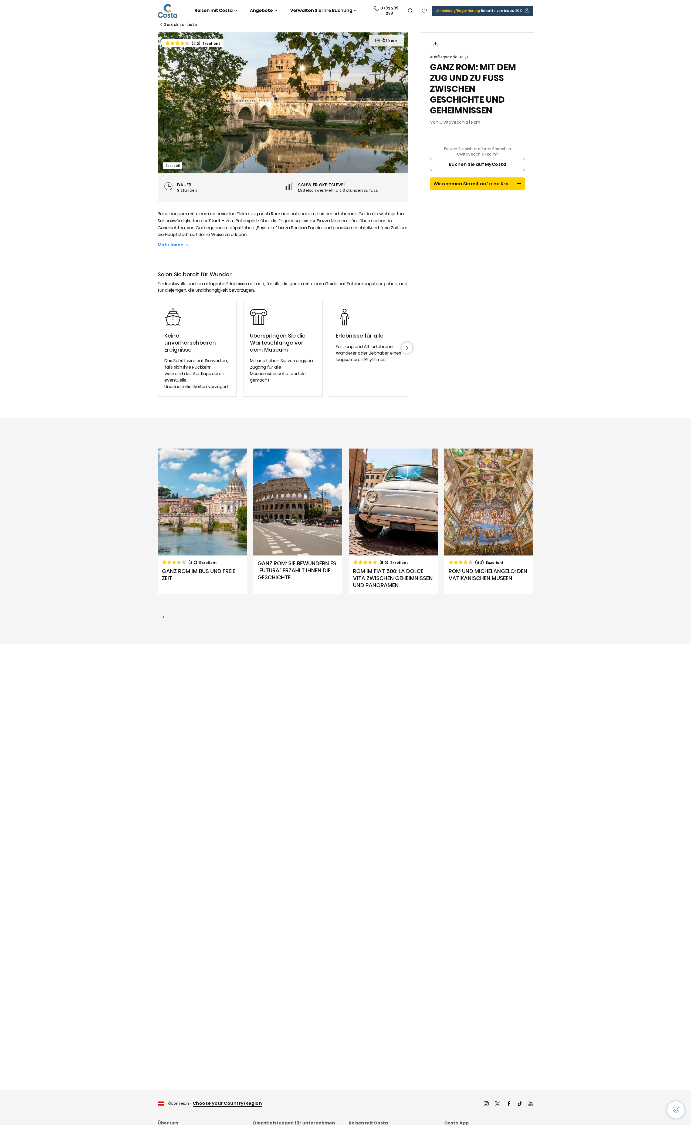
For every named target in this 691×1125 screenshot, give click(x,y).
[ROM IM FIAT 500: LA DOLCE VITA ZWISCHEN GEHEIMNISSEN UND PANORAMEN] (393, 521)
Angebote (261, 10)
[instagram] (486, 1104)
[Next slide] (407, 347)
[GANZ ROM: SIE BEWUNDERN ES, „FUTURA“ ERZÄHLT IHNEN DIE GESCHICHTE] (297, 521)
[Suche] (410, 11)
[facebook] (508, 1104)
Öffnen (389, 40)
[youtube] (531, 1104)
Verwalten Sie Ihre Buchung (321, 10)
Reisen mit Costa (214, 10)
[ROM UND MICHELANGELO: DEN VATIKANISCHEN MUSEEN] (488, 521)
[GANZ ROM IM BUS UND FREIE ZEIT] (202, 521)
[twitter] (497, 1104)
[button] (424, 11)
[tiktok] (520, 1104)
